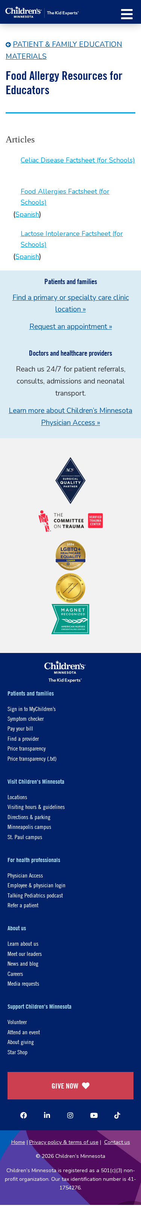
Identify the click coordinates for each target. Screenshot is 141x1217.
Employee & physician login (36, 884)
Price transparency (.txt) (32, 758)
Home (18, 1142)
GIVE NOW (65, 1085)
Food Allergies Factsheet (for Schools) (65, 197)
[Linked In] (47, 1115)
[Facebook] (23, 1115)
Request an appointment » (70, 327)
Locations (17, 796)
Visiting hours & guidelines (36, 806)
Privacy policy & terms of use (64, 1142)
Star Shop (17, 1051)
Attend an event (24, 1031)
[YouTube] (94, 1115)
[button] (126, 14)
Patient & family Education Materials (64, 50)
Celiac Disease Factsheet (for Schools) (78, 160)
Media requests (23, 983)
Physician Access (25, 875)
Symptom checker (26, 718)
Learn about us (23, 943)
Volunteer (17, 1021)
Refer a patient (23, 904)
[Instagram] (70, 1115)
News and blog (23, 963)
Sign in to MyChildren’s (32, 708)
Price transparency (26, 748)
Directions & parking (29, 816)
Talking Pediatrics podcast (35, 895)
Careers (15, 973)
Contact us (117, 1142)
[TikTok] (117, 1115)
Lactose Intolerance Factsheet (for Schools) (72, 239)
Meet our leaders (25, 953)
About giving (21, 1041)
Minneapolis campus (29, 826)
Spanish (27, 214)
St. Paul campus (25, 836)
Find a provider (23, 738)
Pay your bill (20, 728)
